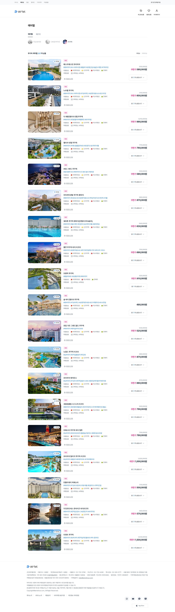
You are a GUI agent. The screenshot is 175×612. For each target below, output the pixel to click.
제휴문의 (48, 595)
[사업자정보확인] (52, 575)
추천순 (138, 53)
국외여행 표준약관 (59, 595)
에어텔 (30, 34)
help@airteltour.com (86, 578)
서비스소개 (38, 595)
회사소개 (29, 595)
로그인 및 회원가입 (155, 2)
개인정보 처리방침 (73, 595)
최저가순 (144, 53)
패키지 (38, 34)
